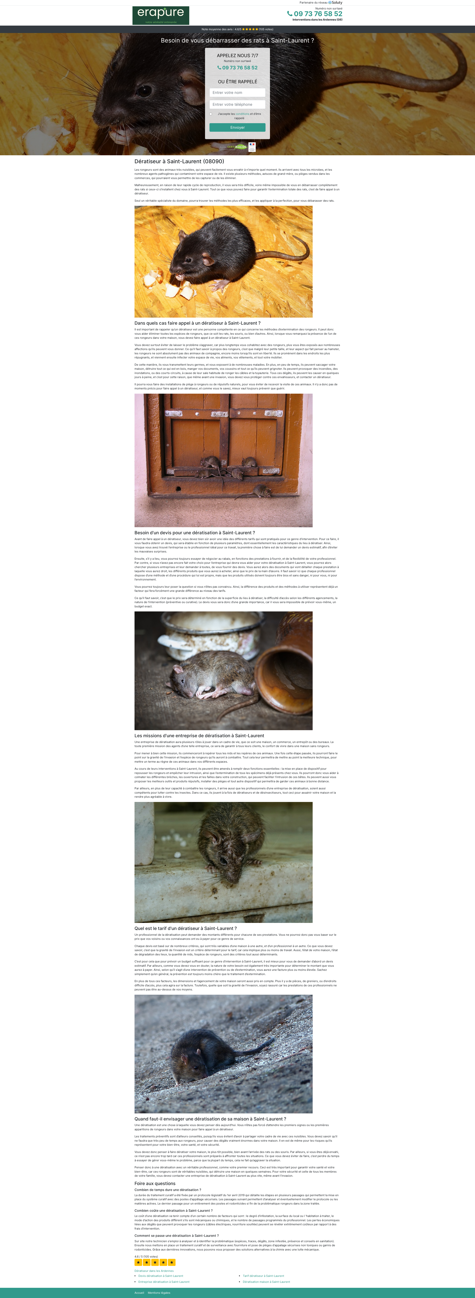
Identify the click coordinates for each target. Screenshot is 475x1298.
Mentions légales (159, 1292)
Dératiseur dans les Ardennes (154, 1271)
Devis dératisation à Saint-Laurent (160, 1276)
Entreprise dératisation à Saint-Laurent (163, 1282)
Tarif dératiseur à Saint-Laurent (263, 1276)
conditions (242, 114)
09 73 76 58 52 (317, 14)
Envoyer (237, 127)
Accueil (139, 1292)
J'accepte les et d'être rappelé (239, 116)
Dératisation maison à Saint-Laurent (266, 1282)
